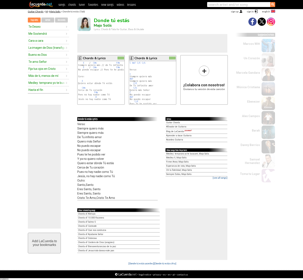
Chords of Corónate (87, 226)
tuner (82, 4)
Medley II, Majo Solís (176, 157)
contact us (182, 274)
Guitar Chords (35, 11)
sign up (234, 11)
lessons (131, 4)
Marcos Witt (251, 43)
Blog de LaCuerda (179, 131)
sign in (250, 11)
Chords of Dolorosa (87, 238)
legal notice (145, 274)
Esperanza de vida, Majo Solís (181, 166)
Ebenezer (253, 101)
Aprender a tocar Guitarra (178, 135)
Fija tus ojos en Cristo (42, 68)
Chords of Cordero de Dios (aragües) (96, 242)
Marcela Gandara (248, 72)
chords (72, 4)
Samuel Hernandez (252, 161)
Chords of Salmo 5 (87, 222)
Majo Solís (55, 11)
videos (120, 4)
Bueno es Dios (37, 54)
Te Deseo (34, 26)
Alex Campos (251, 116)
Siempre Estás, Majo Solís (178, 174)
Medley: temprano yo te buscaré (47, 82)
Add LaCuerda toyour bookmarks (44, 243)
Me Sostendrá (37, 33)
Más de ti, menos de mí (43, 75)
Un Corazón (252, 58)
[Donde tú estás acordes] (141, 263)
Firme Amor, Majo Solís (177, 161)
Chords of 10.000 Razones (91, 217)
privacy (157, 274)
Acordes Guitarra (174, 139)
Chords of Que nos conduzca (92, 230)
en (169, 274)
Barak (256, 130)
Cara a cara (35, 40)
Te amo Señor (37, 61)
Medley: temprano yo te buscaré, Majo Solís (187, 153)
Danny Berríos (250, 145)
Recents (61, 20)
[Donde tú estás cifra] (165, 263)
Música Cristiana (248, 87)
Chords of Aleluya (86, 213)
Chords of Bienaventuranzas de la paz (97, 246)
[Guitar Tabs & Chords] (41, 6)
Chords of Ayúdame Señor (90, 234)
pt (174, 274)
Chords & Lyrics (94, 58)
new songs (107, 4)
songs (61, 4)
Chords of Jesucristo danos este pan (96, 250)
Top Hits (34, 20)
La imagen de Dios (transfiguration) (47, 47)
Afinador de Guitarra (176, 126)
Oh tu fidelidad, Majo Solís (179, 170)
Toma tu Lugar (250, 174)
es (164, 274)
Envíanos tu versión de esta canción (204, 78)
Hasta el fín (35, 89)
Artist (47, 20)
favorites (93, 4)
